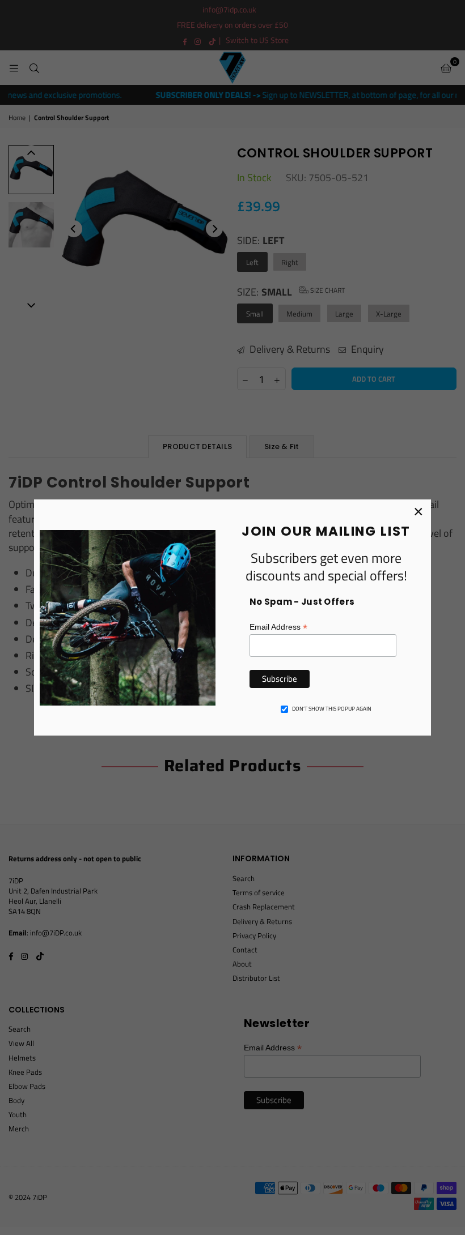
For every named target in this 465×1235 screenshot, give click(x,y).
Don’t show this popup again (331, 709)
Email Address (278, 627)
